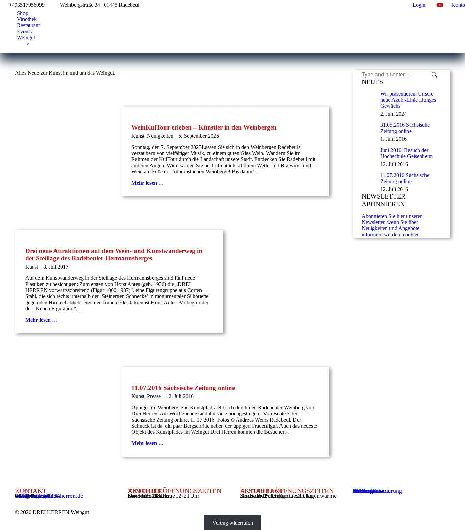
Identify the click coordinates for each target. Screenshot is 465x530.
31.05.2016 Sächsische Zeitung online (405, 128)
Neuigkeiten (160, 136)
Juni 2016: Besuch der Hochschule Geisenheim (406, 153)
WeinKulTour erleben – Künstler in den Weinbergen (204, 127)
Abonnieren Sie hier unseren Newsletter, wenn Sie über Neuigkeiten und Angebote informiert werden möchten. (392, 225)
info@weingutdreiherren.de (49, 495)
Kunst (137, 136)
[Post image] (368, 97)
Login (419, 5)
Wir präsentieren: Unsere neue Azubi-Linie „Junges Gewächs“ (408, 100)
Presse (154, 396)
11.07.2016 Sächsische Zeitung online (183, 387)
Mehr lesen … (147, 183)
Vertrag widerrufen (232, 523)
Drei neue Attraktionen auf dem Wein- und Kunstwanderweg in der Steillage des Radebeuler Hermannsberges (114, 254)
